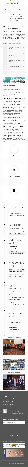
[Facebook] (11, 435)
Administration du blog (16, 413)
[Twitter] (13, 435)
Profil (16, 410)
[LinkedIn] (17, 435)
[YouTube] (15, 435)
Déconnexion (16, 411)
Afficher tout (21, 9)
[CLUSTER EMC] (14, 2)
